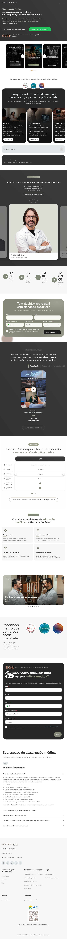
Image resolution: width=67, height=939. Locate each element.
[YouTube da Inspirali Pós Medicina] (20, 863)
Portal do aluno (6, 900)
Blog (3, 883)
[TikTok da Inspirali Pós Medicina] (12, 863)
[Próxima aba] (43, 389)
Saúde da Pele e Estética (30, 881)
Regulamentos (49, 874)
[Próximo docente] (36, 201)
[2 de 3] (52, 56)
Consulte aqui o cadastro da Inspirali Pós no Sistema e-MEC (33, 924)
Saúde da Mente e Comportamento (33, 885)
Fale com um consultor (41, 29)
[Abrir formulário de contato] (33, 160)
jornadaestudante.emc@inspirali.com (12, 857)
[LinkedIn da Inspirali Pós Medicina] (16, 863)
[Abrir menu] (63, 3)
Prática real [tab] (46, 366)
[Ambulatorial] (35, 493)
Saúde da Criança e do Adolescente (33, 874)
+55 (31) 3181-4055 (7, 853)
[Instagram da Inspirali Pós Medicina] (3, 863)
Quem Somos (5, 876)
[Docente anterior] (31, 201)
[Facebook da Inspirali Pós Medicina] (7, 863)
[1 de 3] (33, 56)
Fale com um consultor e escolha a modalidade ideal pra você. (32, 500)
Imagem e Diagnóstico (30, 878)
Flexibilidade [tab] (34, 366)
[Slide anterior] (22, 56)
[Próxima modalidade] (64, 474)
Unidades (4, 880)
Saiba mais (7, 139)
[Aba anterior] (23, 389)
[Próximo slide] (44, 56)
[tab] (32, 70)
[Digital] (32, 493)
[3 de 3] (15, 56)
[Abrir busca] (59, 3)
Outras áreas (27, 888)
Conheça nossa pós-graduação (14, 29)
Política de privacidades (51, 878)
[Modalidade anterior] (16, 474)
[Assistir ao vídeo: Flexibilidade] (33, 389)
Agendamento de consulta (31, 900)
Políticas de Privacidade (51, 727)
